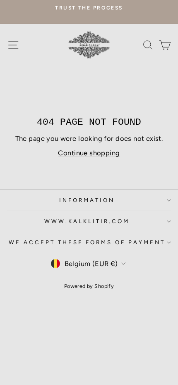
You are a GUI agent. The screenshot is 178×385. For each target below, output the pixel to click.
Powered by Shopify (89, 286)
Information (87, 200)
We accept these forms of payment (87, 242)
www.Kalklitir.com (87, 221)
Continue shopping (89, 153)
